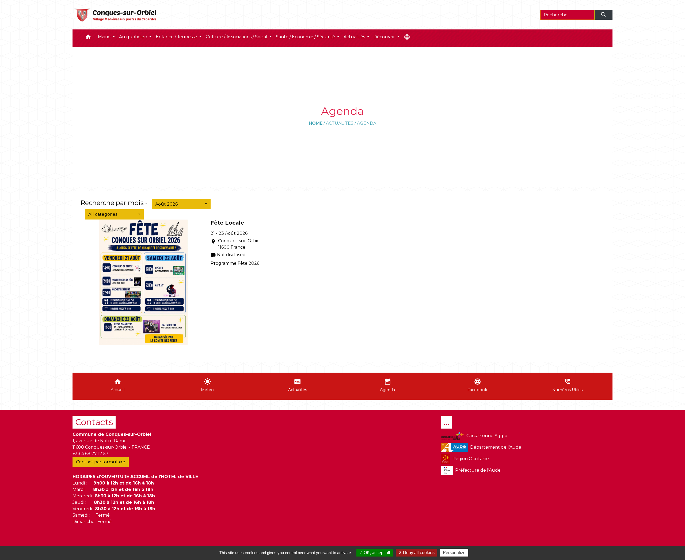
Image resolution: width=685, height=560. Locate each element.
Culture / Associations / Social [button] (237, 36)
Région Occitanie (470, 458)
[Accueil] (115, 15)
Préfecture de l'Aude (478, 470)
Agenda (366, 123)
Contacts (94, 422)
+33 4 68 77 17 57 (90, 453)
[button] (88, 38)
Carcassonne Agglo (486, 435)
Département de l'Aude (495, 447)
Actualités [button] (355, 36)
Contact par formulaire (100, 461)
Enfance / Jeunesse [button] (177, 36)
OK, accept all (376, 552)
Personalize (454, 552)
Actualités (339, 123)
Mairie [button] (105, 36)
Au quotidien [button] (133, 36)
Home (315, 123)
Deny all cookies (418, 552)
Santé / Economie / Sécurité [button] (306, 36)
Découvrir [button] (385, 36)
